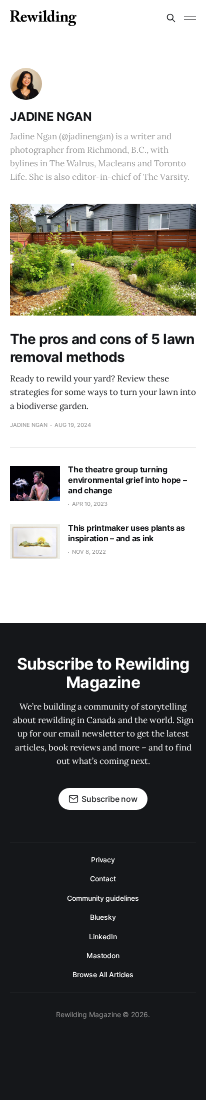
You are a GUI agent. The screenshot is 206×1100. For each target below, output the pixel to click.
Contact (103, 878)
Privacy (103, 859)
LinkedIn (102, 936)
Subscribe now (110, 799)
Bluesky (103, 917)
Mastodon (103, 955)
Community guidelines (102, 898)
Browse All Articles (103, 974)
